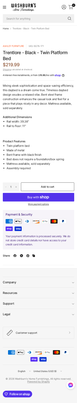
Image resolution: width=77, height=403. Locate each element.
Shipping (7, 69)
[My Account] (64, 7)
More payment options (38, 204)
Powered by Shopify (38, 381)
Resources (10, 293)
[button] (70, 386)
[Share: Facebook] (15, 255)
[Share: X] (21, 255)
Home (6, 28)
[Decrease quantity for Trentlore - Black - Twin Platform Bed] (6, 187)
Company (9, 282)
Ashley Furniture (13, 46)
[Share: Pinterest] (27, 255)
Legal (6, 314)
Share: (6, 255)
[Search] (69, 18)
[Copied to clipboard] (33, 255)
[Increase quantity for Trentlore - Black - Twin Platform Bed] (16, 187)
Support (8, 303)
